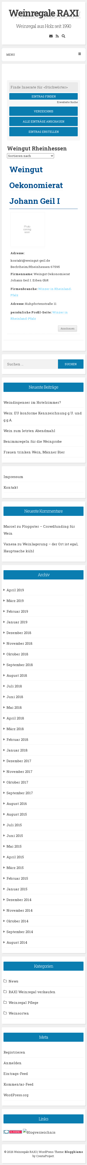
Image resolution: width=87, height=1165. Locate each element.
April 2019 (15, 590)
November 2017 (19, 771)
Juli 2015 (14, 825)
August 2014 (16, 942)
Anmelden (12, 1063)
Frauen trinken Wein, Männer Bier (34, 452)
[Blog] (39, 1132)
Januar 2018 (17, 750)
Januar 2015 (16, 889)
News (13, 981)
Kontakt (10, 487)
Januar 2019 (16, 622)
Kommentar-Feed (18, 1084)
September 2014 (19, 931)
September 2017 (19, 793)
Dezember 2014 (19, 899)
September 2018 (19, 664)
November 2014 (19, 910)
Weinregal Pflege (23, 1002)
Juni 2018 (14, 696)
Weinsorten (19, 1013)
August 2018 (16, 675)
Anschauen (67, 328)
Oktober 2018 (17, 654)
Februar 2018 (17, 739)
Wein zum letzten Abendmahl (29, 430)
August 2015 (16, 814)
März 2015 (15, 867)
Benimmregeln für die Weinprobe (32, 441)
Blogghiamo (73, 1152)
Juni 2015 (14, 835)
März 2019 (15, 600)
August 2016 (16, 803)
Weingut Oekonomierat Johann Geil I (36, 185)
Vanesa (9, 544)
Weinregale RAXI (43, 13)
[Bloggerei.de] (12, 1132)
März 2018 (15, 728)
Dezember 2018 (18, 632)
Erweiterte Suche (67, 102)
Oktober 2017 (17, 782)
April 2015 (15, 857)
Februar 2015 (17, 878)
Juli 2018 (14, 686)
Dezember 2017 (18, 760)
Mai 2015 (14, 846)
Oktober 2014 (17, 921)
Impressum (13, 476)
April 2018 (15, 718)
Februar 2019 (17, 611)
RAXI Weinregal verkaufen (32, 991)
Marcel (9, 526)
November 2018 (19, 643)
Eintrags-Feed (15, 1073)
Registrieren (14, 1052)
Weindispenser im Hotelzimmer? (32, 402)
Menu (10, 54)
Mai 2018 (14, 707)
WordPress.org (16, 1095)
